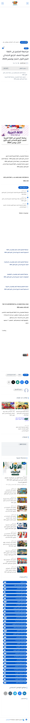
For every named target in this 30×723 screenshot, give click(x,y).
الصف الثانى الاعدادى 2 (15, 640)
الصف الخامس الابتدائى (15, 653)
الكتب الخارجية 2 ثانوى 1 (15, 676)
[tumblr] (10, 693)
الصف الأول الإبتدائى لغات (15, 585)
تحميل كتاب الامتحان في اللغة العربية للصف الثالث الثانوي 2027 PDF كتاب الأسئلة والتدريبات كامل (9, 536)
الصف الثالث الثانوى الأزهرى (15, 634)
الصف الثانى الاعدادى (15, 637)
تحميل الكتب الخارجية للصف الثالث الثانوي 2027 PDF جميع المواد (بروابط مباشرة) (10, 553)
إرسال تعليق (23, 444)
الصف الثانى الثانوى (15, 643)
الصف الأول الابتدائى (15, 588)
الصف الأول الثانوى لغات (15, 611)
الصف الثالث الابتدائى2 (15, 614)
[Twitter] (5, 693)
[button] (22, 382)
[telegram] (15, 693)
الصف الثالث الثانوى (15, 630)
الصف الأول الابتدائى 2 (15, 591)
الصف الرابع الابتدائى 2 (15, 663)
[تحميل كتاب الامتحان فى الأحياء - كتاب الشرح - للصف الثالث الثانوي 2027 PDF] (22, 517)
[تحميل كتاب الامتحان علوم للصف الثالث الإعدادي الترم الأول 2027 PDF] (22, 543)
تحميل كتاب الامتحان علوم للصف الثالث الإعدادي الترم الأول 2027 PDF (9, 544)
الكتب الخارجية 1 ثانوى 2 (15, 672)
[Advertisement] (15, 24)
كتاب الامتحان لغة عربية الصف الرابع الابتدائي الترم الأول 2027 (14, 199)
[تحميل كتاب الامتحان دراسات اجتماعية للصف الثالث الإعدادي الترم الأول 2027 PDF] (22, 491)
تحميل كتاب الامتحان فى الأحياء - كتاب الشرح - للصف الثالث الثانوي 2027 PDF (10, 518)
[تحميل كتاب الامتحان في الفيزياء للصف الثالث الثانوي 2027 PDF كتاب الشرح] (22, 508)
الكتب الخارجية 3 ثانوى (15, 682)
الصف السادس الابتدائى (15, 666)
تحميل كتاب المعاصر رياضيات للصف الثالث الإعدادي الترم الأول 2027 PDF (10, 570)
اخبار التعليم (15, 582)
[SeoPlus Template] (23, 720)
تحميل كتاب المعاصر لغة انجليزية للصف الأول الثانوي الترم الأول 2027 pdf (9, 561)
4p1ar (26, 48)
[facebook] (20, 693)
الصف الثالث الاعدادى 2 (15, 621)
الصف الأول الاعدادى (15, 595)
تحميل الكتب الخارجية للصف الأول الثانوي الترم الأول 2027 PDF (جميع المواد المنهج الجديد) (10, 527)
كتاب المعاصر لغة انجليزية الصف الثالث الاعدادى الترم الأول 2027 (9, 500)
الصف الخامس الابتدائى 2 (15, 656)
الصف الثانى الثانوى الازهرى (15, 650)
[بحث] (2, 3)
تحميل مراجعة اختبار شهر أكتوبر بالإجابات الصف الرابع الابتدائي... (14, 206)
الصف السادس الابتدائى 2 (15, 669)
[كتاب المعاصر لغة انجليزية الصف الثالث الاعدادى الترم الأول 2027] (22, 500)
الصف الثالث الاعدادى (15, 617)
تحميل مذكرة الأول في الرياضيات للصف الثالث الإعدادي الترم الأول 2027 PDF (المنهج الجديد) (16, 480)
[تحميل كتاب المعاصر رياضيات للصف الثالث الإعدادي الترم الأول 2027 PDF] (22, 569)
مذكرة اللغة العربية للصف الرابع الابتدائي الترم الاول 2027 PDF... (14, 193)
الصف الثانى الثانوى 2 (15, 647)
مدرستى (8, 719)
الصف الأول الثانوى (15, 601)
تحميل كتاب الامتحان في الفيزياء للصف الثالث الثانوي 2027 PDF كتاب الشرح (10, 509)
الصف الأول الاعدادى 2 (15, 598)
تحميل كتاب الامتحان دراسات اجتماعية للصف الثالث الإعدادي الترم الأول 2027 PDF (10, 492)
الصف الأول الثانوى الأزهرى (15, 608)
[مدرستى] (15, 3)
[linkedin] (24, 693)
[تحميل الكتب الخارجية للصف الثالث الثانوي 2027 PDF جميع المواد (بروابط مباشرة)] (22, 552)
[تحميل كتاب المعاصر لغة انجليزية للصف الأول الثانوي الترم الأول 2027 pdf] (22, 561)
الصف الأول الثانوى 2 (15, 604)
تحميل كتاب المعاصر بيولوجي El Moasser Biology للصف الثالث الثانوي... (10, 42)
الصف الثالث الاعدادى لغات (15, 627)
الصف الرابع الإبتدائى (11, 374)
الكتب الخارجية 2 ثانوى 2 (15, 679)
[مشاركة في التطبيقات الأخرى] (9, 382)
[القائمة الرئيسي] (27, 3)
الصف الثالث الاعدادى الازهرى (15, 624)
